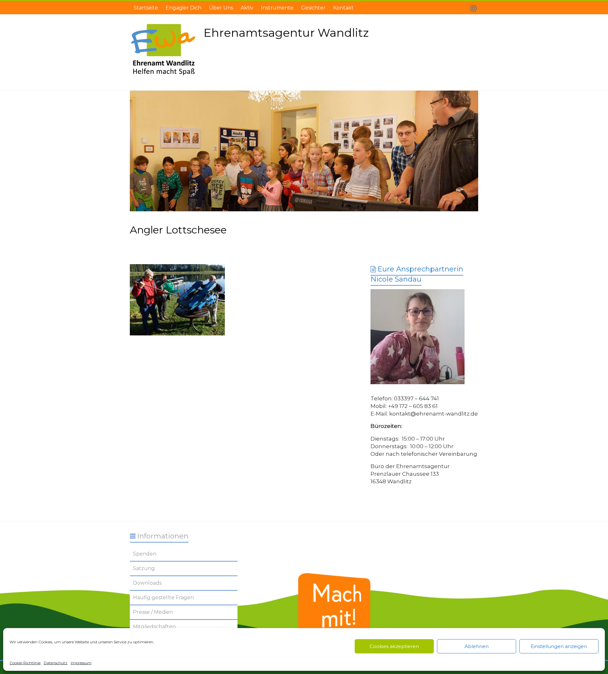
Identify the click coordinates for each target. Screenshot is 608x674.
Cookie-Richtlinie (25, 662)
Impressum (81, 662)
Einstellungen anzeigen (559, 646)
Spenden (144, 554)
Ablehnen (477, 646)
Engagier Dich (183, 8)
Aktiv (247, 8)
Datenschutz (55, 662)
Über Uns (221, 8)
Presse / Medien (153, 612)
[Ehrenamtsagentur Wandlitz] (304, 151)
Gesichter (313, 8)
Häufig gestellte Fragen (163, 598)
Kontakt (343, 8)
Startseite (146, 8)
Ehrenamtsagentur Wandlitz (286, 33)
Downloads (147, 583)
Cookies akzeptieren (394, 646)
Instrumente (277, 8)
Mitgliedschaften (154, 627)
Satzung (144, 568)
